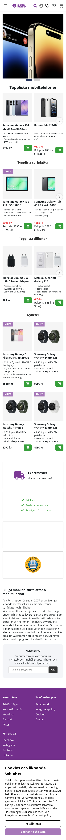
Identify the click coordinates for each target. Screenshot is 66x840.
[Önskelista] (47, 5)
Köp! (28, 148)
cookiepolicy (43, 815)
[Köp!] (28, 226)
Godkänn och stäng (33, 831)
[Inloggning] (41, 5)
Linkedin (8, 755)
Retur (6, 724)
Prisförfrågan (11, 704)
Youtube (8, 750)
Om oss (40, 719)
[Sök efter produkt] (35, 5)
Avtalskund (42, 704)
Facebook (8, 740)
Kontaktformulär (13, 709)
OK (53, 669)
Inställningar (33, 823)
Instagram (9, 745)
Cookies (40, 714)
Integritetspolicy (45, 709)
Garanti (7, 719)
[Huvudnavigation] (6, 6)
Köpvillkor (9, 714)
